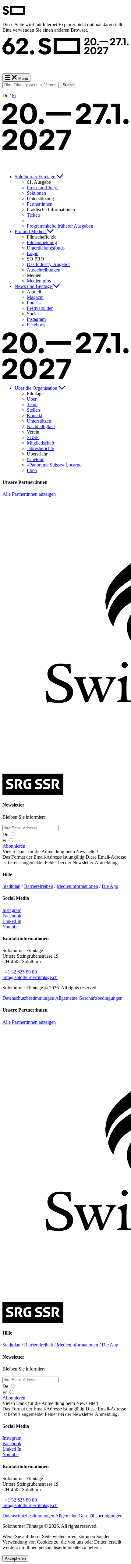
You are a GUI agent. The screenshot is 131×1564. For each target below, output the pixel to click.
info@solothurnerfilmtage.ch (30, 977)
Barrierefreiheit (38, 886)
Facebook (11, 915)
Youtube (10, 926)
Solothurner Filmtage (35, 176)
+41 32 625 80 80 (19, 971)
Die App (110, 886)
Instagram (11, 910)
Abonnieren (13, 846)
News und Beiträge (34, 286)
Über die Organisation (36, 388)
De (5, 834)
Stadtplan (11, 886)
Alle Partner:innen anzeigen (29, 494)
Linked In (11, 921)
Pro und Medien (31, 231)
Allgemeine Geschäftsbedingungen (88, 998)
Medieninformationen (77, 886)
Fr (14, 95)
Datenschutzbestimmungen (28, 998)
